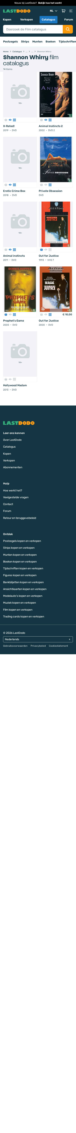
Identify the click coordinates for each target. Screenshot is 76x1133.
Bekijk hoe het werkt (50, 3)
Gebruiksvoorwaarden (15, 646)
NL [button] (51, 10)
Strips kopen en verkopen (18, 547)
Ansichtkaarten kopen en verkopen (24, 589)
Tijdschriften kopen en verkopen (23, 568)
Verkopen (26, 19)
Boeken (51, 41)
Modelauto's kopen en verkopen (22, 596)
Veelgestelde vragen (15, 497)
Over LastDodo (12, 440)
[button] (63, 10)
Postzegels (10, 41)
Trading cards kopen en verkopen (23, 616)
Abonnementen (12, 467)
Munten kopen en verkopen (20, 554)
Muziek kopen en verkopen (19, 602)
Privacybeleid (38, 646)
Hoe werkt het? (12, 490)
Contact (8, 504)
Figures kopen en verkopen (19, 575)
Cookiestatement (58, 646)
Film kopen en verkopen (17, 609)
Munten (37, 41)
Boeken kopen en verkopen (20, 561)
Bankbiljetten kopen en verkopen (23, 582)
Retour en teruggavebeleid (19, 518)
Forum (68, 19)
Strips (25, 41)
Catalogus (48, 19)
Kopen (7, 19)
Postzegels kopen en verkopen (22, 541)
